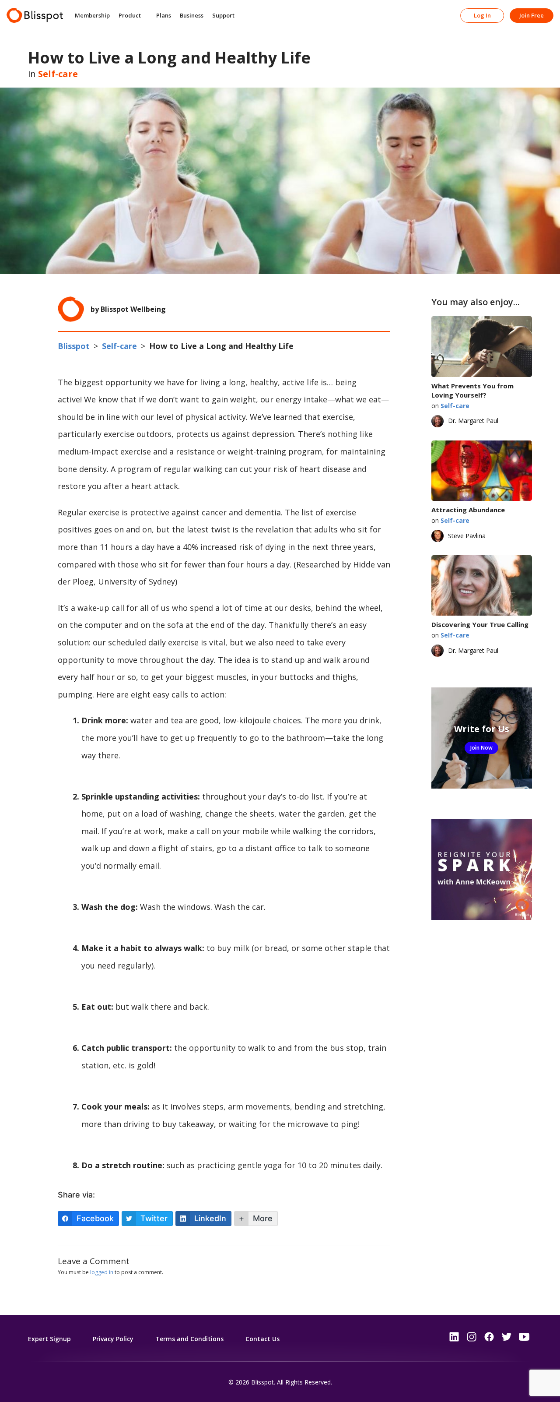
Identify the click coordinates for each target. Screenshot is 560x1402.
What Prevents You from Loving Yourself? (472, 390)
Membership (92, 15)
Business (191, 15)
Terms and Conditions (189, 1339)
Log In (482, 15)
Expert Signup (49, 1339)
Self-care (58, 74)
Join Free (531, 15)
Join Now (481, 747)
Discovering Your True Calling (479, 624)
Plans (163, 15)
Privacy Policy (113, 1339)
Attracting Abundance (468, 509)
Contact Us (262, 1339)
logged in (101, 1272)
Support (223, 15)
